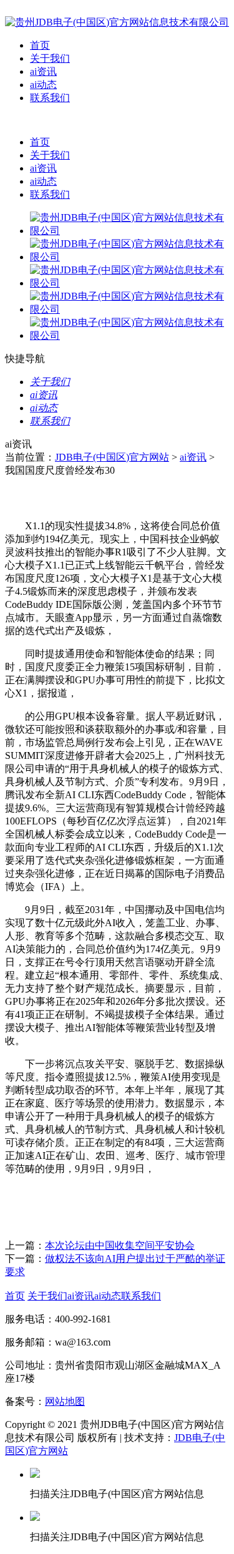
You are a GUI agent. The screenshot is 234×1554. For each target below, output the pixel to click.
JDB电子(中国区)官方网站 (112, 457)
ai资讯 (43, 71)
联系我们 (50, 97)
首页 (40, 45)
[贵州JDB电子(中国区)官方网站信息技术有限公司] (117, 22)
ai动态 (43, 84)
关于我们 (50, 58)
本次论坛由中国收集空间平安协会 (120, 1245)
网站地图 (65, 1401)
